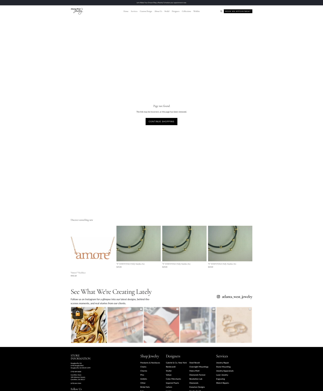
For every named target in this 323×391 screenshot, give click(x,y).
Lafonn (169, 387)
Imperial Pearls (172, 383)
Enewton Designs (197, 387)
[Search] (221, 11)
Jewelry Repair (222, 362)
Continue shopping (161, 121)
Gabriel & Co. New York (176, 362)
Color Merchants (173, 379)
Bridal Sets (145, 387)
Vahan (168, 375)
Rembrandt (171, 366)
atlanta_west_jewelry (237, 297)
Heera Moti (194, 370)
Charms (143, 370)
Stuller (169, 370)
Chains (143, 366)
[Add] (111, 266)
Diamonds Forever (197, 375)
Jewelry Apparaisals (225, 370)
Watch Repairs (222, 383)
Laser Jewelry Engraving (222, 377)
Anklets (143, 379)
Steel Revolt (194, 362)
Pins (142, 375)
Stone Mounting (223, 366)
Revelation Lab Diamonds (195, 381)
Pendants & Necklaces (150, 362)
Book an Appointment (238, 11)
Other (143, 383)
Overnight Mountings (198, 366)
